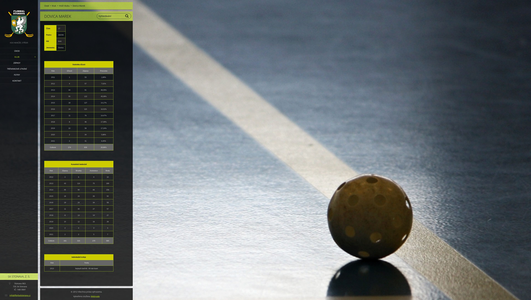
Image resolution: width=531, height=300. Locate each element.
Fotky (17, 74)
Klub (17, 57)
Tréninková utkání (17, 68)
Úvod (17, 51)
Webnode (95, 296)
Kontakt (16, 80)
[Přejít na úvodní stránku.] (19, 20)
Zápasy (16, 63)
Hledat (127, 16)
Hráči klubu (64, 5)
